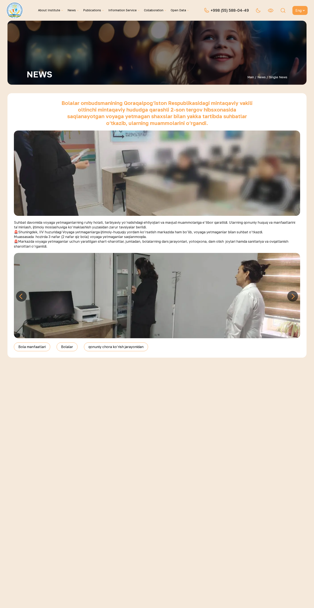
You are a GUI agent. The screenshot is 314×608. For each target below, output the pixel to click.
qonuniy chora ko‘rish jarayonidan (116, 347)
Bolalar (67, 347)
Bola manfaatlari (32, 347)
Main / (251, 77)
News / (262, 77)
